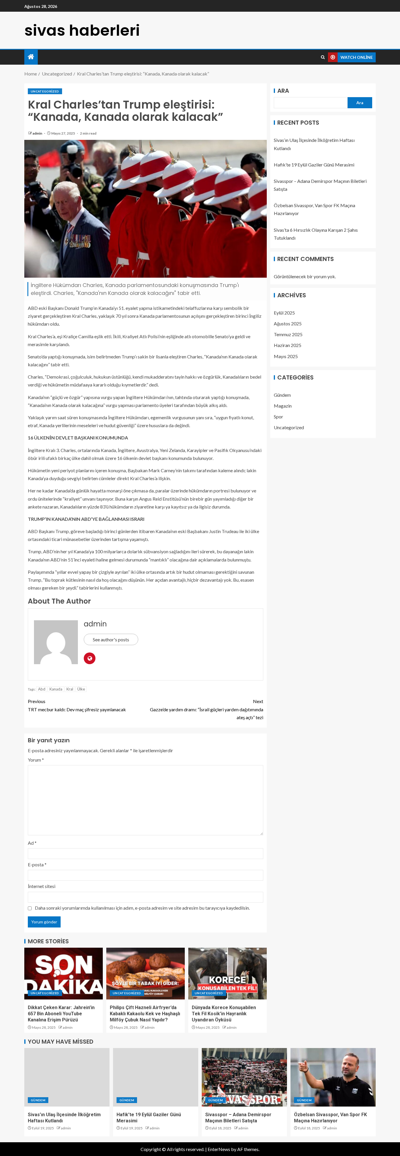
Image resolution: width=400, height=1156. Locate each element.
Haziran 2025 (287, 345)
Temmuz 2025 (288, 334)
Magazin (283, 405)
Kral (69, 689)
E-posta (37, 864)
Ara (283, 91)
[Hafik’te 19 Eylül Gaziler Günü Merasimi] (155, 1077)
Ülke (81, 689)
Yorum (36, 759)
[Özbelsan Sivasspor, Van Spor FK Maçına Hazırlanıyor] (333, 1077)
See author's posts (111, 639)
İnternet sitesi (41, 886)
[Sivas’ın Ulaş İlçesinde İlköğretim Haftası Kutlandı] (67, 1077)
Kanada (55, 689)
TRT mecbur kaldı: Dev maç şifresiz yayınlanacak (77, 705)
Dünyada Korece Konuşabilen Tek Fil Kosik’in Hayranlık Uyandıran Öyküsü (224, 1014)
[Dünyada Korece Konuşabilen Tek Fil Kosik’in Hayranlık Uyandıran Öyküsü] (227, 973)
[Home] (31, 57)
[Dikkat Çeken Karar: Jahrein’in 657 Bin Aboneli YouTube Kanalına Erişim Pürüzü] (63, 973)
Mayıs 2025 (286, 356)
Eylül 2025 (284, 312)
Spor (278, 416)
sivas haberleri (82, 30)
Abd (41, 689)
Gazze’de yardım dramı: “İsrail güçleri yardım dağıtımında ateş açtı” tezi (206, 709)
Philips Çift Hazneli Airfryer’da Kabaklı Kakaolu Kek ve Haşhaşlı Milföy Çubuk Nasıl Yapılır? (145, 1014)
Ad (32, 843)
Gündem (282, 395)
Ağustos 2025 (288, 323)
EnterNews (219, 1149)
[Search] (323, 57)
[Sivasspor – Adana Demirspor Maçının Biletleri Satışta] (244, 1077)
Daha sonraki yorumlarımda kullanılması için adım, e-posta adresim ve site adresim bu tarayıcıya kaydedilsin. (142, 908)
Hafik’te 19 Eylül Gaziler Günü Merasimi (314, 164)
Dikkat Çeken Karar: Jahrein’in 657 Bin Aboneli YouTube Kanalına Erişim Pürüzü (61, 1014)
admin (38, 133)
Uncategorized (45, 91)
